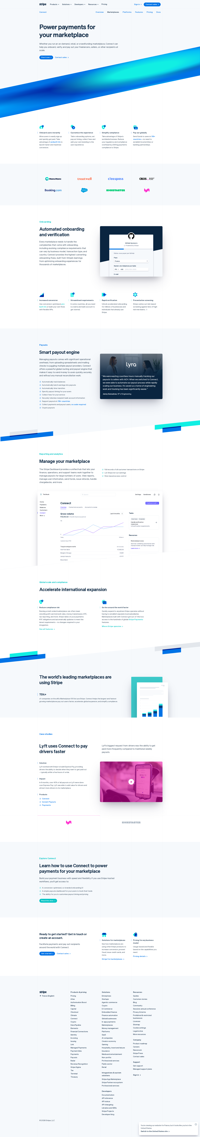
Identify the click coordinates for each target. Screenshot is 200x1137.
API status (106, 1101)
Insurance (106, 1051)
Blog (135, 1002)
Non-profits (106, 1057)
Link (72, 1044)
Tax (72, 1070)
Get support (138, 1066)
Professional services (110, 1060)
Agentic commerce (109, 1002)
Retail (104, 1067)
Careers (136, 1047)
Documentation (108, 1095)
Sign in (137, 4)
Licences (136, 1021)
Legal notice (138, 1031)
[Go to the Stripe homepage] (42, 992)
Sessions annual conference (144, 1009)
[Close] (195, 1125)
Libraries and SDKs (109, 1108)
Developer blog (108, 1114)
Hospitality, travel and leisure (113, 1047)
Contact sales (151, 4)
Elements (74, 1028)
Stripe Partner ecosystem (112, 1082)
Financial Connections (79, 1031)
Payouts (74, 1057)
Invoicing (74, 1038)
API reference (107, 1098)
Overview (100, 12)
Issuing (73, 1041)
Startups (105, 999)
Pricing (104, 4)
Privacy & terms (139, 1012)
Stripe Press (138, 1053)
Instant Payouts (49, 802)
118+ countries (64, 401)
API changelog (107, 1104)
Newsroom (137, 1050)
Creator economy (109, 1041)
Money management (110, 1028)
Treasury (74, 1077)
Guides (136, 996)
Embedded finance (109, 1012)
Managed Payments (79, 1047)
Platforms (127, 12)
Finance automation (110, 1015)
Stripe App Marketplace (111, 1079)
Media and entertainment (112, 1054)
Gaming (105, 1044)
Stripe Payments (136, 619)
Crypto (73, 1022)
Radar (73, 1060)
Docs (158, 12)
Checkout (74, 1012)
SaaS (104, 1035)
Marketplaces (113, 12)
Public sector (107, 1064)
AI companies (107, 1038)
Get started (46, 953)
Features (139, 12)
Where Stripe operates (111, 626)
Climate (74, 1015)
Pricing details (139, 956)
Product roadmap (140, 1043)
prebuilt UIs (55, 142)
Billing (73, 1005)
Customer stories (140, 999)
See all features (46, 629)
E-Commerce (107, 1009)
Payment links (76, 1051)
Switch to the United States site (154, 1131)
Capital (73, 1009)
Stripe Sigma (76, 1067)
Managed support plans (142, 1069)
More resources (139, 1034)
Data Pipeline (76, 1025)
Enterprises (106, 996)
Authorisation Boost (79, 1002)
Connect (43, 12)
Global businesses (109, 1018)
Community (137, 1005)
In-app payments (109, 1022)
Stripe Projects (108, 1111)
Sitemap (136, 1024)
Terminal (74, 1073)
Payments (46, 805)
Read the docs (47, 900)
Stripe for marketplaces (112, 959)
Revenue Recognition (79, 1064)
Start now (45, 57)
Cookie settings (139, 1028)
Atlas (73, 999)
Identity (74, 1035)
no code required (78, 404)
